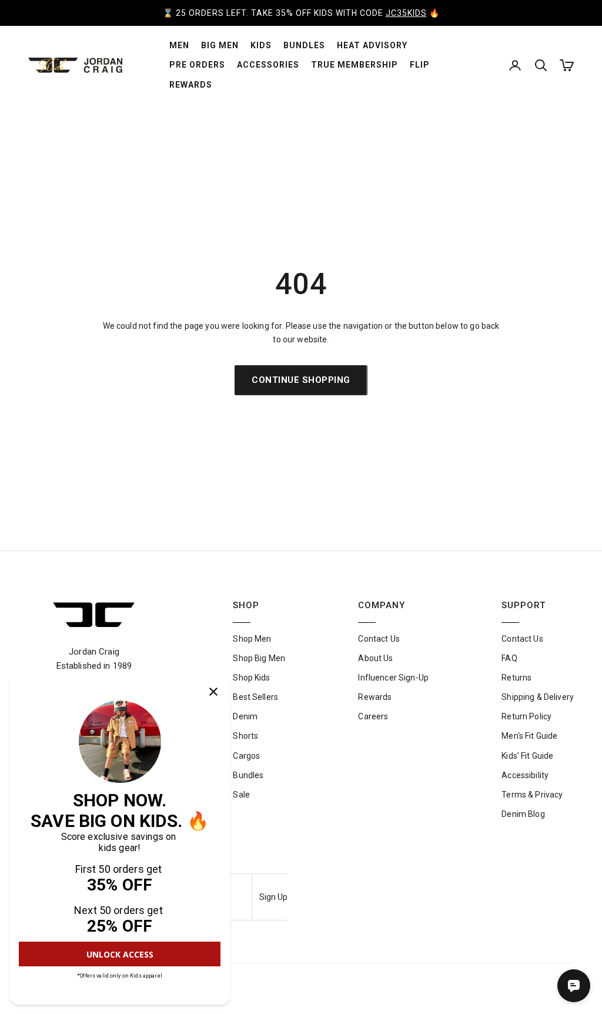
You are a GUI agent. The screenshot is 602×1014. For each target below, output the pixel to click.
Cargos (246, 755)
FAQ (509, 658)
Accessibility (525, 775)
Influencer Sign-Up (393, 677)
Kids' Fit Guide (527, 755)
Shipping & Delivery (537, 697)
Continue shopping (301, 380)
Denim (245, 716)
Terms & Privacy (532, 794)
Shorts (245, 736)
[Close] (213, 692)
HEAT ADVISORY (372, 45)
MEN (179, 45)
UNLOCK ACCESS (119, 954)
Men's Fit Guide (529, 736)
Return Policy (526, 716)
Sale (241, 794)
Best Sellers (255, 697)
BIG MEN (220, 45)
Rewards (375, 697)
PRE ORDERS (197, 64)
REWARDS (190, 84)
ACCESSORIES (268, 64)
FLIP (420, 64)
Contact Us (378, 638)
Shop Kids (251, 677)
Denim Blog (522, 814)
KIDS (261, 45)
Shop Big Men (259, 658)
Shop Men (252, 638)
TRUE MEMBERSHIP (354, 64)
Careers (373, 716)
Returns (516, 677)
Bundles (248, 775)
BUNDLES (304, 45)
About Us (375, 658)
